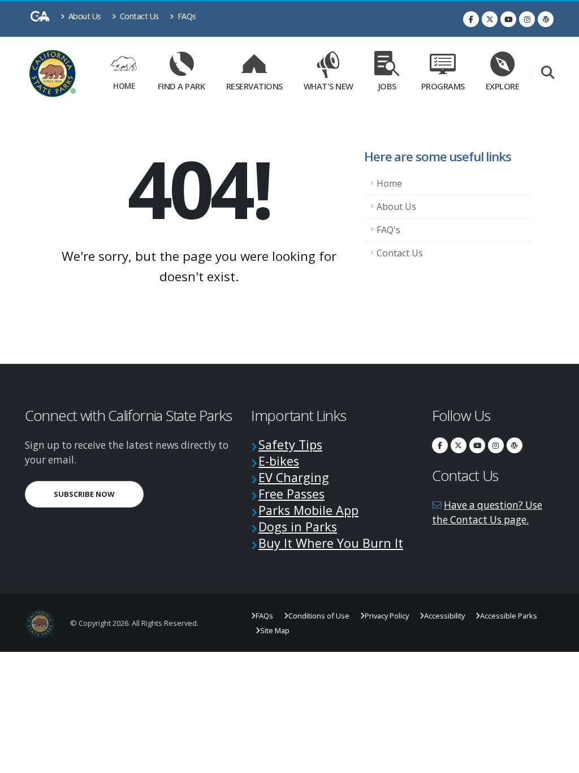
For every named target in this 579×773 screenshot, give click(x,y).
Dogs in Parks (297, 526)
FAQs (185, 16)
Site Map (275, 630)
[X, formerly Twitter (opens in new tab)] (490, 19)
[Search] (547, 73)
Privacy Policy (387, 616)
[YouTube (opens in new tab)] (508, 19)
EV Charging (293, 477)
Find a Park (181, 86)
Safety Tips (290, 444)
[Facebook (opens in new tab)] (471, 19)
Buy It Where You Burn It (330, 543)
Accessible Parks (508, 616)
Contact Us (138, 16)
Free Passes (291, 494)
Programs (443, 86)
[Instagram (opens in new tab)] (527, 19)
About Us (83, 16)
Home (124, 85)
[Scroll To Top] (559, 760)
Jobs (387, 86)
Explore (503, 86)
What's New (328, 86)
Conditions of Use (318, 616)
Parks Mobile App (308, 510)
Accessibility (444, 616)
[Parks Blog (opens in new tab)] (546, 19)
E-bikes (278, 461)
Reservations (257, 84)
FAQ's (388, 230)
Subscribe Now (99, 493)
